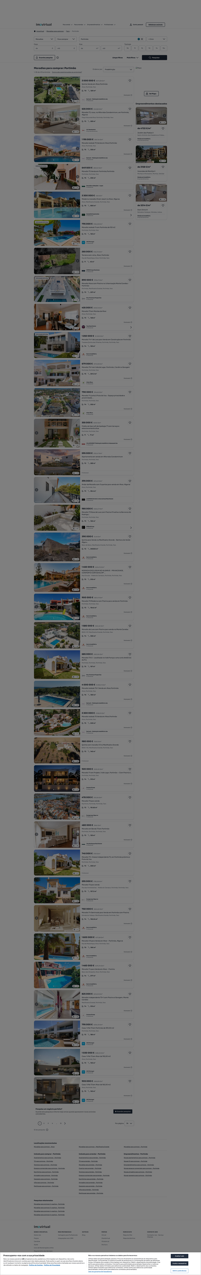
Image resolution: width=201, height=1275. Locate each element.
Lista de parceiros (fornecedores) (100, 1272)
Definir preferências (180, 1271)
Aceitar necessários (179, 1263)
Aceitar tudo (179, 1256)
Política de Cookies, (36, 1265)
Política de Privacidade (52, 1265)
